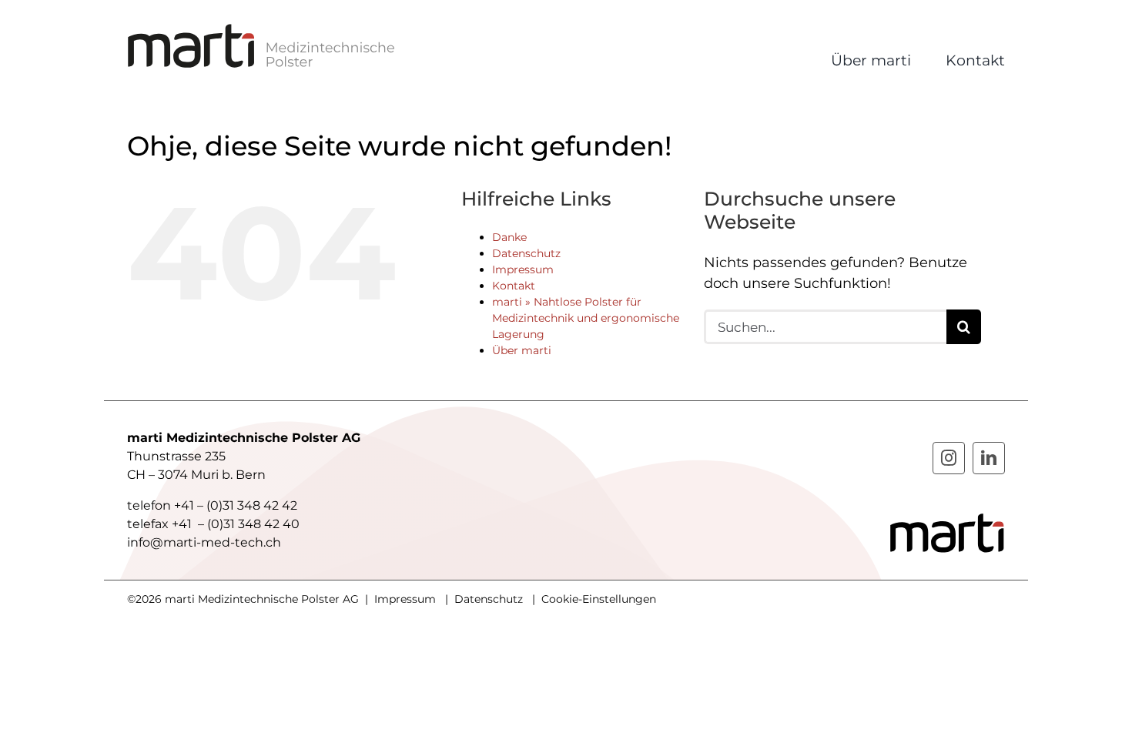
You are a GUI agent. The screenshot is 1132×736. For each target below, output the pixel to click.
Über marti (521, 350)
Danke (509, 237)
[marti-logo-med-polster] (262, 30)
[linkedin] (989, 458)
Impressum (523, 269)
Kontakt (513, 286)
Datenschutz (526, 253)
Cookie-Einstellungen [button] (598, 599)
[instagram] (949, 458)
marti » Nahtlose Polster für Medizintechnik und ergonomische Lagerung (585, 318)
